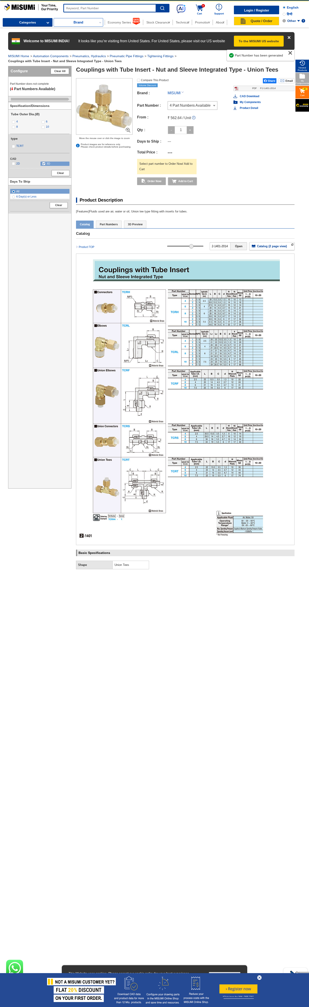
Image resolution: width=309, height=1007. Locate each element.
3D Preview (135, 224)
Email (289, 80)
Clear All (59, 71)
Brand (78, 22)
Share (271, 80)
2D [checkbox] (18, 163)
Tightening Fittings (160, 56)
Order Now (154, 181)
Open (238, 246)
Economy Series (119, 22)
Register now (238, 988)
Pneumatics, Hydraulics (89, 56)
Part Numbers (109, 224)
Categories (27, 22)
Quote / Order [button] (261, 21)
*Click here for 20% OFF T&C (238, 997)
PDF (264, 88)
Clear (60, 173)
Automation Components (51, 56)
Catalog (85, 224)
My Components (250, 102)
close (259, 977)
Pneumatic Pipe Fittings (126, 56)
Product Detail (249, 108)
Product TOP (86, 247)
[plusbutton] (190, 130)
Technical (182, 22)
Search (162, 8)
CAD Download (249, 96)
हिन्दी (289, 14)
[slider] (191, 246)
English (293, 7)
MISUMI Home (18, 56)
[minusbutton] (171, 130)
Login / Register (256, 10)
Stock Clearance (158, 22)
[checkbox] (25, 122)
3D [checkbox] (48, 163)
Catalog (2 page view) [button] (272, 246)
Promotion (202, 22)
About (220, 22)
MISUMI (174, 93)
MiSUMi (8, 5)
